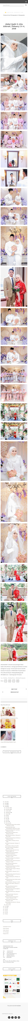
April (7, 820)
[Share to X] (9, 681)
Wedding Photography (20, 678)
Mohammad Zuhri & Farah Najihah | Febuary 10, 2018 (12, 889)
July (6, 815)
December (8, 807)
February (8, 823)
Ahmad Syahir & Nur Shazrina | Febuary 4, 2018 (11, 895)
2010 (5, 913)
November (8, 809)
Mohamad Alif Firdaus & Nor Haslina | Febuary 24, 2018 (12, 825)
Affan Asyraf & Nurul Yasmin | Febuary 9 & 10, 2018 (11, 886)
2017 (5, 906)
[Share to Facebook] (5, 681)
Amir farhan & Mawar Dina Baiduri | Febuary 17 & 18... (12, 858)
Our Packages (6, 931)
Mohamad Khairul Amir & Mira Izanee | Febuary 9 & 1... (13, 880)
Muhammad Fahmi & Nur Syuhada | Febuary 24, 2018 (12, 830)
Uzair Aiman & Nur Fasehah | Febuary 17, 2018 (11, 856)
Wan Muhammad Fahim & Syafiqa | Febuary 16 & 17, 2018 (12, 866)
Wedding (5, 678)
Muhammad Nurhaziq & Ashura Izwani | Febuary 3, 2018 (11, 897)
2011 (5, 912)
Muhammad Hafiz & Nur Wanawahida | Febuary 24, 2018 (12, 828)
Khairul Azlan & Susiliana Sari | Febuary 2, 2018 (11, 900)
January (7, 904)
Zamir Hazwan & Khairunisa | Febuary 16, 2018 (11, 864)
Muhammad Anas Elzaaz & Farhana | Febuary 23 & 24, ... (13, 838)
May (7, 818)
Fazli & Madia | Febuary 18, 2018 (11, 845)
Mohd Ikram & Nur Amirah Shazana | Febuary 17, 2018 (12, 861)
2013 (5, 910)
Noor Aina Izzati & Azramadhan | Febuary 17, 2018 (12, 848)
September (8, 812)
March (7, 821)
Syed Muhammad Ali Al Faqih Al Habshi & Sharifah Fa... (11, 853)
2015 (5, 909)
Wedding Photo (11, 678)
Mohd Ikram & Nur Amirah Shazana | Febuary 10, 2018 (12, 874)
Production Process (7, 926)
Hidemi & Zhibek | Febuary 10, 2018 (12, 882)
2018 (5, 806)
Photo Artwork (6, 928)
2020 (5, 803)
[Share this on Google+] (14, 681)
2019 (5, 804)
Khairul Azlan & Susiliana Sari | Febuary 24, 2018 (11, 833)
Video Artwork (6, 930)
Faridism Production (19, 1013)
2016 (5, 907)
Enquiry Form (5, 933)
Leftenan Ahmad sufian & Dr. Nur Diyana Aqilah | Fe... (12, 850)
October (7, 810)
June (7, 817)
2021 (5, 801)
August (7, 814)
